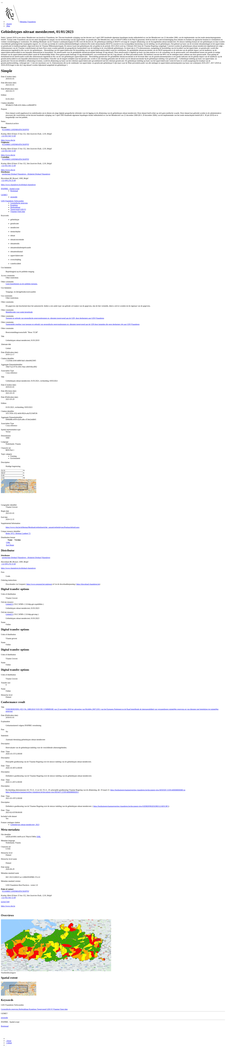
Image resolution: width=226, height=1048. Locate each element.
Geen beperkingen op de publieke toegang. (22, 284)
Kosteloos (14, 205)
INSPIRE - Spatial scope (10, 189)
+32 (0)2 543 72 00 (8, 136)
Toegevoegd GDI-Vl (18, 209)
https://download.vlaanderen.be (88, 584)
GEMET (4, 195)
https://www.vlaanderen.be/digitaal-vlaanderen (18, 185)
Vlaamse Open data (17, 212)
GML (8, 542)
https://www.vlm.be (8, 140)
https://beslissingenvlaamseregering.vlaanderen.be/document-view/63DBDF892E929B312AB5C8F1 (131, 806)
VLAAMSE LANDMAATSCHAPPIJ (15, 130)
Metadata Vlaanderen (28, 22)
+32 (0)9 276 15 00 (8, 180)
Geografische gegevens (19, 203)
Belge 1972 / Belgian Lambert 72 (18, 533)
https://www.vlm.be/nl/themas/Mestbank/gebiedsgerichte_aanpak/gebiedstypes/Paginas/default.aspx (42, 527)
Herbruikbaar (15, 207)
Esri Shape (10, 545)
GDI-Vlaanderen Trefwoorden (12, 201)
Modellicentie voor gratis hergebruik (19, 312)
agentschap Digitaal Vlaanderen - (26, 174)
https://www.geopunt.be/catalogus (39, 584)
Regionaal (14, 191)
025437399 (5, 902)
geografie (13, 197)
